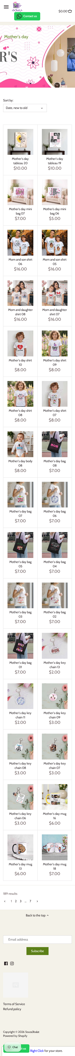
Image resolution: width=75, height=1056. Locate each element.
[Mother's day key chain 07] (55, 747)
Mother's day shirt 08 (20, 413)
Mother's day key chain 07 (55, 766)
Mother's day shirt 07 (54, 413)
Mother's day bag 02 (55, 614)
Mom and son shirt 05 (54, 262)
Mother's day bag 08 (55, 463)
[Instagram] (12, 963)
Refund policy (12, 1009)
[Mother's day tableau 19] (55, 142)
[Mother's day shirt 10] (20, 343)
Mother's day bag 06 (55, 514)
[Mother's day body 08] (20, 444)
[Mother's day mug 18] (55, 847)
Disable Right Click (32, 1051)
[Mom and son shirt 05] (55, 243)
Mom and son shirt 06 (20, 262)
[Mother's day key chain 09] (55, 696)
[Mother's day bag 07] (20, 495)
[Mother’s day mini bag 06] (55, 192)
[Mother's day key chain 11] (20, 696)
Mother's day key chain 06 (20, 816)
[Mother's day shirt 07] (55, 394)
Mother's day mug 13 (20, 866)
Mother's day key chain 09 (55, 715)
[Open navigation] (6, 7)
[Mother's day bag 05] (20, 545)
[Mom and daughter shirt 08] (20, 293)
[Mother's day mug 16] (55, 797)
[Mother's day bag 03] (20, 595)
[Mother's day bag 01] (20, 646)
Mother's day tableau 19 (54, 161)
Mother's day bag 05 (20, 564)
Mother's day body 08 (20, 463)
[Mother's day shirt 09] (55, 343)
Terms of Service (14, 1004)
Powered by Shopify (15, 1035)
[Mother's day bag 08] (55, 444)
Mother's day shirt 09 (54, 362)
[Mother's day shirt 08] (20, 394)
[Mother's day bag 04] (55, 545)
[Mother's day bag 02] (55, 595)
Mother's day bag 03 (20, 614)
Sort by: (8, 100)
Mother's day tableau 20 (20, 161)
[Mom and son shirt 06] (20, 243)
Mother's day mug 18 (54, 866)
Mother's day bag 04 (55, 564)
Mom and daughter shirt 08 (20, 312)
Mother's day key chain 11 (20, 715)
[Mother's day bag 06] (55, 495)
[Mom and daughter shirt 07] (55, 293)
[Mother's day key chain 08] (20, 747)
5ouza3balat (32, 1031)
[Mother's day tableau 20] (20, 142)
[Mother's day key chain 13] (55, 646)
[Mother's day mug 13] (20, 847)
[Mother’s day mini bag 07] (20, 192)
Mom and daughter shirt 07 (54, 312)
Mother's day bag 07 (20, 514)
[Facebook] (6, 963)
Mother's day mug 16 (54, 816)
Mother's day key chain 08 (20, 766)
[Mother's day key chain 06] (20, 797)
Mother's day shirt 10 (20, 362)
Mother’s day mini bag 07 (20, 211)
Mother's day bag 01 (20, 665)
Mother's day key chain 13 (55, 665)
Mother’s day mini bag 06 (54, 211)
